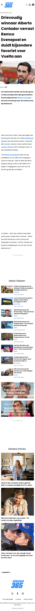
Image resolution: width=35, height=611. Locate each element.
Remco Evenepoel (12, 155)
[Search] (27, 5)
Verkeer (16, 292)
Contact (18, 599)
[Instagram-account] (23, 593)
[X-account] (12, 593)
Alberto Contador (24, 98)
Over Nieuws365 (8, 599)
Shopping (17, 304)
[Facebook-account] (17, 593)
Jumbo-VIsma (7, 147)
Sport (16, 375)
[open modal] (33, 5)
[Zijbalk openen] (2, 5)
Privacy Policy (28, 599)
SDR (5, 87)
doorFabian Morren (19, 330)
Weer (15, 316)
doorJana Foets (18, 306)
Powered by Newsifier (17, 608)
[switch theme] (30, 4)
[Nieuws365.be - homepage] (8, 4)
